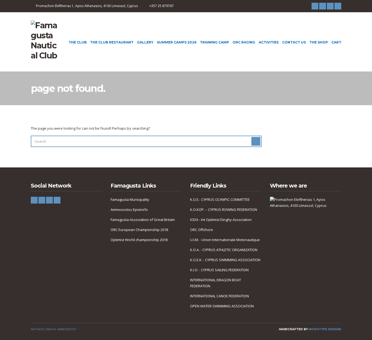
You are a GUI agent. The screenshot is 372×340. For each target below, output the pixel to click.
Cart (336, 42)
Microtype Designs (325, 329)
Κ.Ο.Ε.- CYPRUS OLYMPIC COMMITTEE (220, 199)
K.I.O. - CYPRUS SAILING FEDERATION (219, 269)
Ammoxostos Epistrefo (129, 209)
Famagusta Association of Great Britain (143, 219)
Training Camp (214, 42)
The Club (78, 42)
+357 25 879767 (161, 6)
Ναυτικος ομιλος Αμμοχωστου (54, 329)
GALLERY (145, 42)
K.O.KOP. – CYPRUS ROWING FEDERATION (223, 209)
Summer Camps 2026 (176, 42)
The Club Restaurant (111, 42)
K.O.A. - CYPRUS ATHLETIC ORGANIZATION (223, 249)
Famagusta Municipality (130, 199)
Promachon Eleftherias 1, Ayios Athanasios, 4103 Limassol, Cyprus (87, 6)
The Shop (318, 42)
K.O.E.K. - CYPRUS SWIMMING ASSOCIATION (225, 259)
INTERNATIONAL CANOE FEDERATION (219, 296)
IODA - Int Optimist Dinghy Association (221, 219)
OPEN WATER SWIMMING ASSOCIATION (222, 306)
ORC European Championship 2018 (139, 229)
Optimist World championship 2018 (139, 239)
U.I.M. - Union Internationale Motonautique (225, 239)
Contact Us (294, 42)
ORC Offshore (201, 229)
